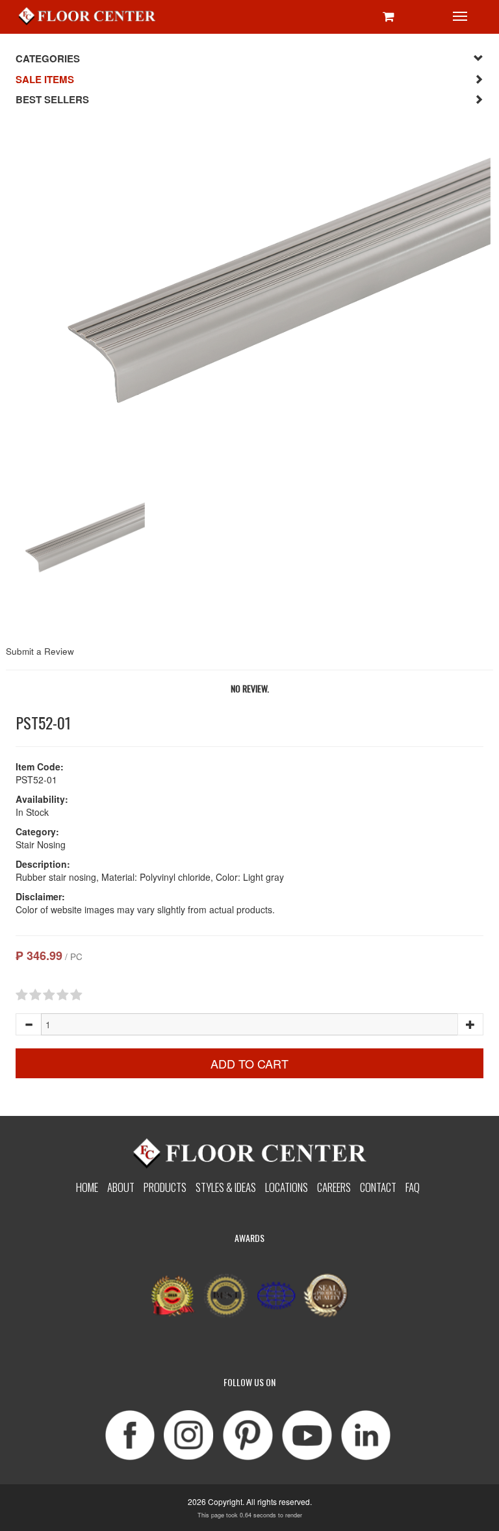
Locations (286, 1187)
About (120, 1187)
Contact (378, 1187)
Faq (412, 1187)
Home (87, 1187)
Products (165, 1187)
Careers (334, 1187)
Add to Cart (249, 1063)
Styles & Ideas (226, 1187)
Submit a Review (40, 651)
